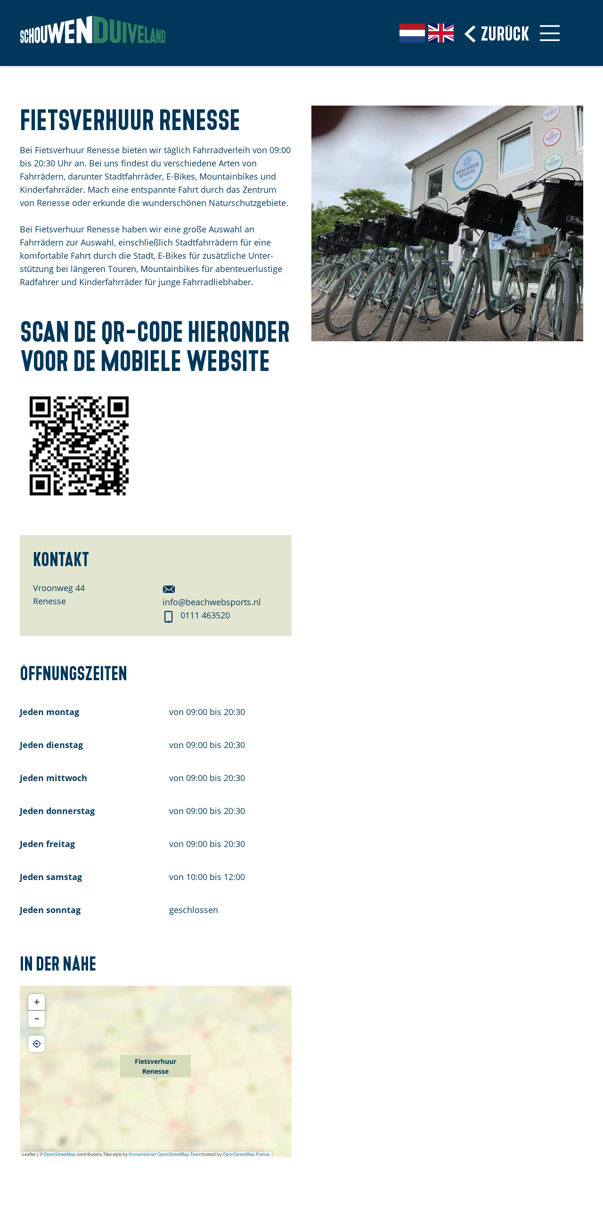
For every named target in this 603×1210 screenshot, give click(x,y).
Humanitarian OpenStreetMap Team (165, 1154)
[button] (155, 1071)
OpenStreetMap (60, 1154)
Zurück (505, 32)
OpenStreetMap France (246, 1154)
